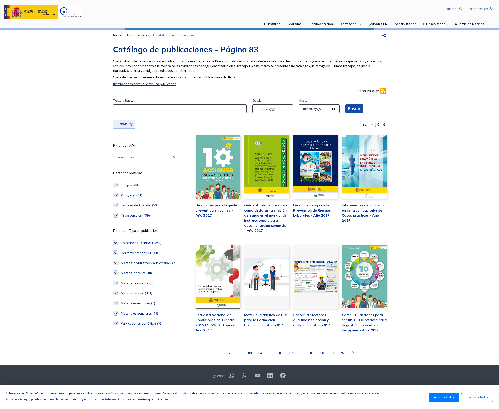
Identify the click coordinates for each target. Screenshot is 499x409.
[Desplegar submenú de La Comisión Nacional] (487, 24)
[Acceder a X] (244, 377)
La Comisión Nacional (469, 24)
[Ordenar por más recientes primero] (364, 125)
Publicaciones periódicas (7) (141, 323)
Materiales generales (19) (139, 313)
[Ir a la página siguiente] (353, 352)
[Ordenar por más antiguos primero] (370, 125)
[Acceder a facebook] (283, 377)
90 (322, 353)
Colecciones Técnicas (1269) (141, 243)
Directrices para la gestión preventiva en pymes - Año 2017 (218, 210)
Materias (294, 24)
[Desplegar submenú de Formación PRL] (364, 24)
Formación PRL (352, 24)
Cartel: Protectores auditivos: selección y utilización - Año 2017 (311, 320)
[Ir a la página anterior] (229, 352)
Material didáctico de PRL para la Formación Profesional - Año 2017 (266, 320)
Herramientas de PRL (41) (139, 253)
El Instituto (272, 24)
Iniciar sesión (479, 9)
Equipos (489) (131, 185)
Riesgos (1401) (131, 195)
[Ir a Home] (43, 12)
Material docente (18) (136, 273)
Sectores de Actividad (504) (140, 205)
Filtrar (121, 124)
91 (332, 353)
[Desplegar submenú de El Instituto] (282, 24)
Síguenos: (218, 376)
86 (281, 353)
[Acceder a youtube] (257, 377)
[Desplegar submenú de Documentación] (335, 24)
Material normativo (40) (138, 283)
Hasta (303, 100)
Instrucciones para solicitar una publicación (144, 84)
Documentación (321, 24)
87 (291, 353)
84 (260, 353)
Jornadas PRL (379, 24)
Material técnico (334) (136, 293)
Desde (257, 100)
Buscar (354, 108)
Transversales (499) (135, 215)
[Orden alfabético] (377, 125)
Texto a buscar (124, 100)
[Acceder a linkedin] (270, 377)
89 (312, 353)
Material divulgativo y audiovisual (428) (149, 263)
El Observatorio (434, 24)
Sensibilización (406, 24)
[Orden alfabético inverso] (383, 125)
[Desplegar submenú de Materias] (303, 24)
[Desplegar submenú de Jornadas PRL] (390, 24)
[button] (384, 35)
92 (343, 353)
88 (301, 353)
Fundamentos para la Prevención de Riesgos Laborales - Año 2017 (312, 210)
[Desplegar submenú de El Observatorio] (447, 24)
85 (270, 353)
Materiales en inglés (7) (138, 303)
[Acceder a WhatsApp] (231, 377)
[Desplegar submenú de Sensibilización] (418, 24)
